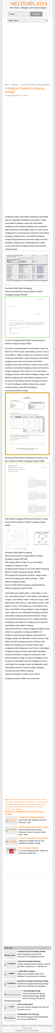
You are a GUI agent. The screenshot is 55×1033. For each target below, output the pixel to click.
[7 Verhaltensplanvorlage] (12, 995)
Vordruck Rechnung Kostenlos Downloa (34, 827)
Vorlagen (15, 85)
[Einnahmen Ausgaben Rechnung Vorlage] (10, 983)
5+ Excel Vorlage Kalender (29, 848)
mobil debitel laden (43, 802)
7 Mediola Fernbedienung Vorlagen (32, 817)
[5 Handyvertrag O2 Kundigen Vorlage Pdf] (10, 956)
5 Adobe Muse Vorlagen (26, 971)
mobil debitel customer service (36, 799)
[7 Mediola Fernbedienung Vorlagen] (12, 821)
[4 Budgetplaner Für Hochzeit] (10, 1018)
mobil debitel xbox (18, 807)
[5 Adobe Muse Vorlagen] (10, 973)
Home (7, 85)
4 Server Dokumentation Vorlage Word (33, 838)
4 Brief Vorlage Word (25, 1004)
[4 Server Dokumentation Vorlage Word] (12, 842)
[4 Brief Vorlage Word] (10, 1006)
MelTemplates (28, 3)
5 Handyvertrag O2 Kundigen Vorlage (31, 951)
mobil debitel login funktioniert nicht (16, 804)
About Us (5, 1026)
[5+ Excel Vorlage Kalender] (11, 855)
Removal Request (45, 1026)
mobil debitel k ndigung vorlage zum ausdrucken (20, 802)
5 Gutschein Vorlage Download (28, 961)
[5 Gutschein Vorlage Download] (10, 963)
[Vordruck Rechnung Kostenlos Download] (12, 829)
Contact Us (14, 1026)
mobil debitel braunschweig (17, 799)
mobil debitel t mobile (34, 804)
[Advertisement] (27, 51)
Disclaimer (23, 1026)
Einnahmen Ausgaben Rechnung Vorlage (32, 981)
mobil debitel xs (30, 807)
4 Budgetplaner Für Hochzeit (28, 1014)
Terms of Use (27, 1028)
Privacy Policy (33, 1026)
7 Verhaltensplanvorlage (31, 991)
